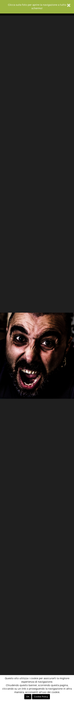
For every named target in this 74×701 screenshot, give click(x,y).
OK (27, 697)
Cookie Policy (41, 697)
